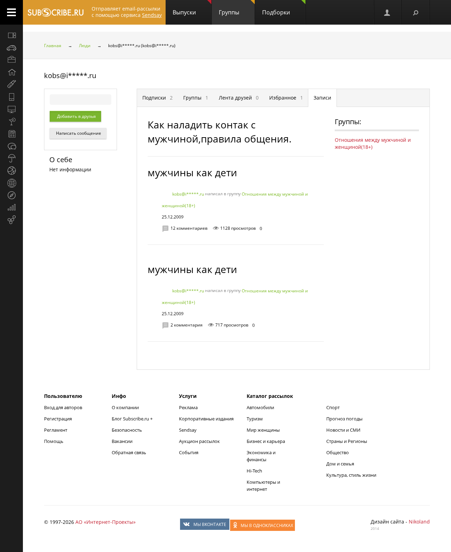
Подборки (276, 12)
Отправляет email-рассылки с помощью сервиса (127, 11)
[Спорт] (11, 170)
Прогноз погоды (344, 418)
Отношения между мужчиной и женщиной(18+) (373, 143)
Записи (322, 97)
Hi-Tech (254, 471)
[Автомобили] (11, 47)
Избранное (286, 97)
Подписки (157, 97)
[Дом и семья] (11, 72)
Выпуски (184, 12)
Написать (78, 133)
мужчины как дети (192, 172)
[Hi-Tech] (11, 96)
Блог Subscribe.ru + (133, 418)
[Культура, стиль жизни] (11, 121)
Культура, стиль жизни (351, 475)
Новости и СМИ (343, 430)
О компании (125, 407)
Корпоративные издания (206, 418)
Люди (85, 46)
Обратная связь (129, 452)
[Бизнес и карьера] (11, 60)
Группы (229, 12)
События (188, 452)
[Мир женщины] (11, 84)
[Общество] (11, 146)
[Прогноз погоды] (11, 158)
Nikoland (419, 521)
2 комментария (187, 325)
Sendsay (188, 430)
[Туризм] (11, 195)
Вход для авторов (63, 407)
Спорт (333, 407)
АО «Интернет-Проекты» (105, 522)
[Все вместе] (11, 35)
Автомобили (260, 407)
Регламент (55, 430)
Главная (52, 46)
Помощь (53, 441)
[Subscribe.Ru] (55, 12)
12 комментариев (189, 228)
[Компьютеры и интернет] (11, 109)
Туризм (255, 418)
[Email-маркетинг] (11, 220)
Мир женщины (263, 430)
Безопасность (127, 430)
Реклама (188, 407)
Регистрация (58, 418)
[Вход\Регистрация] (387, 12)
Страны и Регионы (346, 441)
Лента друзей (239, 97)
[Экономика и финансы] (11, 207)
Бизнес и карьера (266, 441)
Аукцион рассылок (199, 441)
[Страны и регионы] (11, 183)
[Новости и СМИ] (11, 133)
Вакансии (122, 441)
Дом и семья (340, 464)
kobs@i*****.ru (188, 194)
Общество (337, 452)
